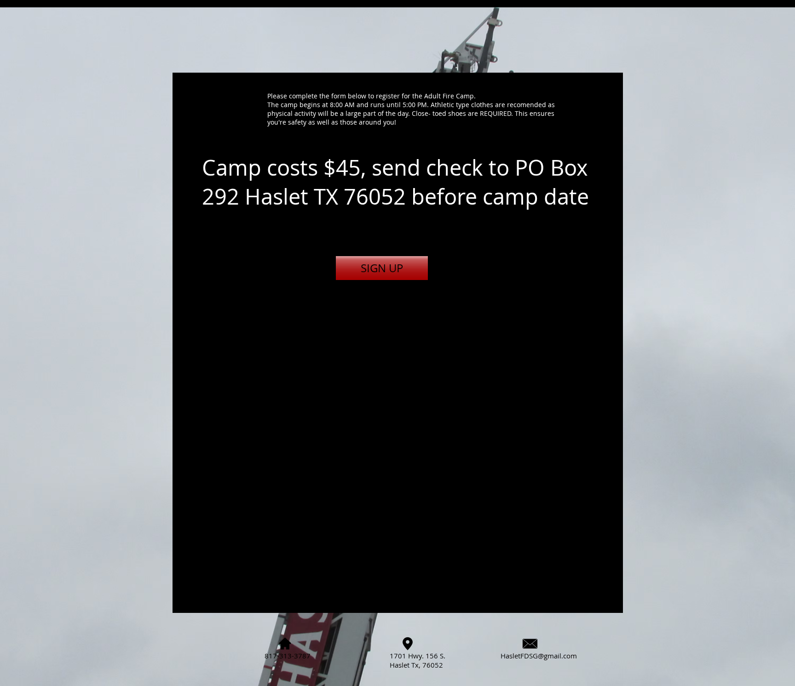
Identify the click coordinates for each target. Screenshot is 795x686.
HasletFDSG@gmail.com (539, 655)
